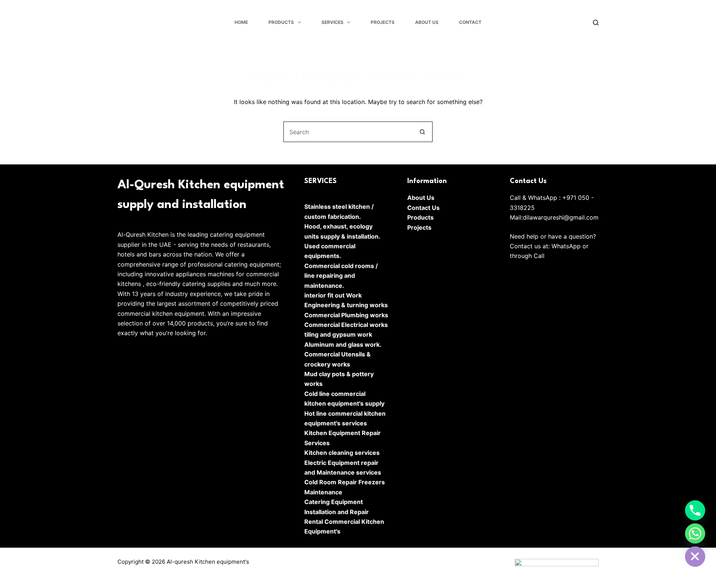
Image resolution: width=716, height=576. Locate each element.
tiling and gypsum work (338, 334)
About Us (420, 197)
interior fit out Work (333, 295)
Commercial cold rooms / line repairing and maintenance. (341, 275)
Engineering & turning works (346, 305)
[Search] (596, 22)
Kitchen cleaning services (342, 452)
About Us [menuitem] (427, 22)
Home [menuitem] (241, 22)
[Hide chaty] (695, 557)
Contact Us (423, 207)
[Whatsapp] (695, 533)
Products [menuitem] (281, 22)
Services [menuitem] (332, 22)
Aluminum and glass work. (342, 344)
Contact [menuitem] (470, 22)
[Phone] (695, 510)
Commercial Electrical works (346, 324)
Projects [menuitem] (383, 22)
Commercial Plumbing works (346, 315)
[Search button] (422, 132)
